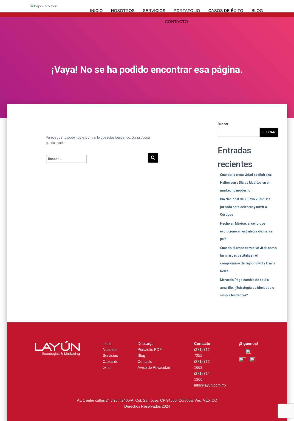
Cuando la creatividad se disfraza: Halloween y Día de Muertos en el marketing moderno (246, 182)
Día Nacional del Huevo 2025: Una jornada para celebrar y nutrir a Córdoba (245, 206)
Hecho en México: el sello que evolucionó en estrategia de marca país (246, 231)
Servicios (110, 356)
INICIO (96, 10)
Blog (141, 356)
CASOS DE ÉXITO (225, 10)
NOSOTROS (123, 10)
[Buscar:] (97, 162)
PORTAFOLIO (187, 10)
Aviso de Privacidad (154, 367)
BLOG (257, 10)
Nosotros (110, 350)
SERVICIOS (154, 10)
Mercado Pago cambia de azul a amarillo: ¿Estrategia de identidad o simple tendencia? (247, 287)
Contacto (145, 362)
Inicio (107, 344)
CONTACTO (176, 21)
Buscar (223, 124)
